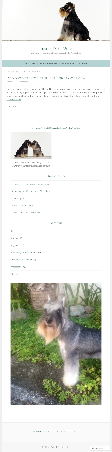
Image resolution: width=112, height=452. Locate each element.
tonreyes (24, 82)
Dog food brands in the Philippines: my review (46, 78)
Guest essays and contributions (24, 252)
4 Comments (12, 106)
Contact (84, 63)
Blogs (13, 230)
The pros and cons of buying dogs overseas (30, 184)
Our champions (48, 63)
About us (30, 63)
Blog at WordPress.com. (56, 447)
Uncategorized (17, 266)
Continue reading (14, 99)
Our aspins (68, 63)
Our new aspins (17, 198)
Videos (14, 273)
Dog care (15, 238)
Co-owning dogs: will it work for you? (26, 212)
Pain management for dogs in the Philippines (30, 191)
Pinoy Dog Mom (56, 49)
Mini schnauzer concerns (21, 259)
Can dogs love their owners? (23, 205)
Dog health (15, 245)
